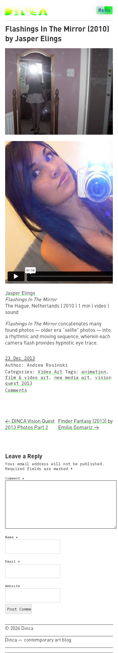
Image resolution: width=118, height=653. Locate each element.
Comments (16, 390)
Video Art (50, 372)
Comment (14, 478)
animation (93, 372)
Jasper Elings (20, 293)
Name (11, 537)
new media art (72, 377)
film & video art (27, 377)
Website (12, 586)
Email (12, 561)
